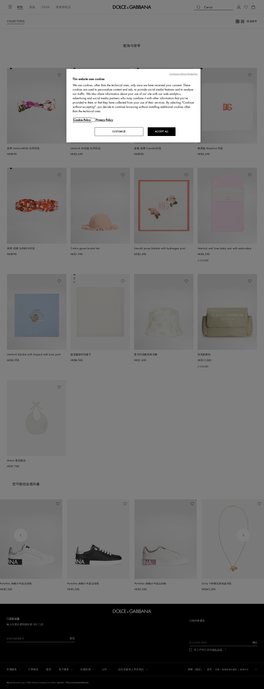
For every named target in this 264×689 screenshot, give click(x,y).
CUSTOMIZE (119, 131)
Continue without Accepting (183, 74)
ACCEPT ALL (162, 131)
